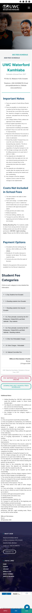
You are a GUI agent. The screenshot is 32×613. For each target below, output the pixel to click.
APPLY (5, 611)
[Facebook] (20, 1)
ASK (16, 611)
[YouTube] (29, 1)
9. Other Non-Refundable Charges (15, 339)
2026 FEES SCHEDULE (12, 58)
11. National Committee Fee (13, 352)
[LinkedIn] (26, 1)
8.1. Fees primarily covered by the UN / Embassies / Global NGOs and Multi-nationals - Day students (15, 319)
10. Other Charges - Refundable (14, 345)
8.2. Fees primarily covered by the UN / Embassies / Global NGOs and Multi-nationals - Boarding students (15, 330)
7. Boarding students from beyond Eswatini (14, 309)
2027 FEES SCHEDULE (20, 54)
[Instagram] (23, 1)
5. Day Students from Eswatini (14, 294)
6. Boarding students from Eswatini (15, 301)
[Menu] (29, 8)
